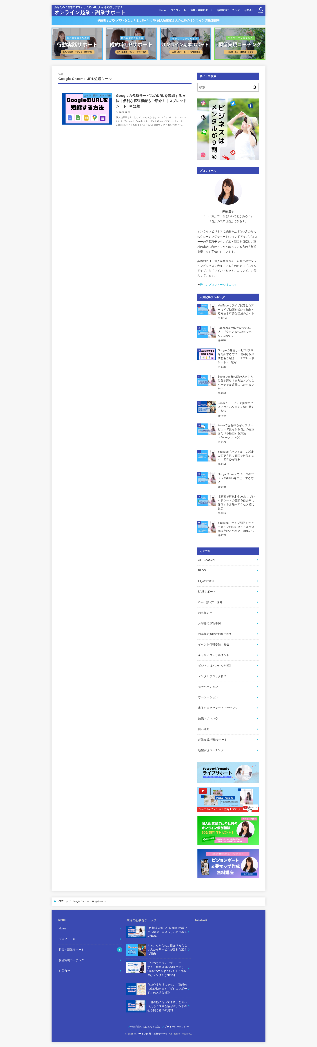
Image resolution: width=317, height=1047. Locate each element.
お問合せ (249, 10)
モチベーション (208, 686)
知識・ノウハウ (208, 718)
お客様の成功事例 (209, 623)
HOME (60, 901)
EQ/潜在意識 (206, 581)
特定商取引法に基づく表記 (145, 1026)
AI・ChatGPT (207, 559)
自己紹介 (203, 729)
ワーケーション (208, 697)
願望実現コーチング (228, 10)
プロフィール (178, 10)
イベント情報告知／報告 (213, 644)
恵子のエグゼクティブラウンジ (218, 707)
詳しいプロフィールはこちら (218, 284)
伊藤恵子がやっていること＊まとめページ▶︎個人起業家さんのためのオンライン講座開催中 (158, 20)
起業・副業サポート (201, 10)
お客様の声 (205, 612)
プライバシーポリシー (176, 1026)
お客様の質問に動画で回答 (215, 634)
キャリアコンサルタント (213, 655)
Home (162, 10)
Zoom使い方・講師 (210, 602)
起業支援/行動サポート (212, 739)
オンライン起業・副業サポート (90, 12)
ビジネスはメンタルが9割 (214, 665)
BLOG (202, 570)
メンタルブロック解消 (212, 676)
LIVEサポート (207, 591)
